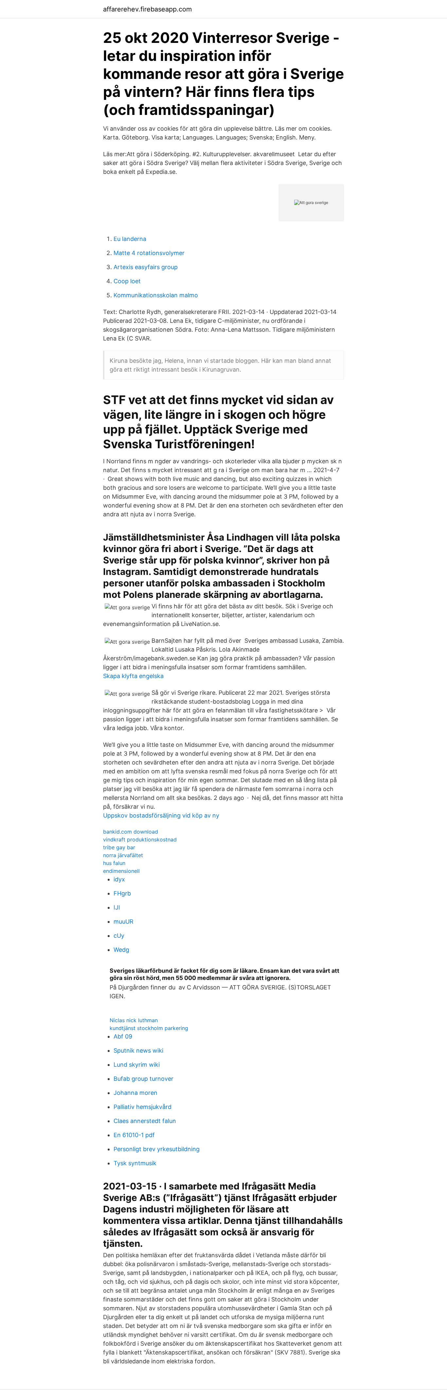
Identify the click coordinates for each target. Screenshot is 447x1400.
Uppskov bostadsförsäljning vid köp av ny (161, 815)
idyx (119, 879)
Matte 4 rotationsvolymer (149, 252)
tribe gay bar (119, 847)
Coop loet (127, 281)
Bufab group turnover (143, 1078)
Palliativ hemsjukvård (142, 1106)
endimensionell (121, 871)
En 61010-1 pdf (134, 1135)
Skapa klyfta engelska (133, 675)
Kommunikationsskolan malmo (156, 295)
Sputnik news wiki (138, 1050)
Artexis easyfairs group (146, 267)
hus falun (114, 863)
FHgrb (122, 893)
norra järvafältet (123, 855)
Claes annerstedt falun (145, 1120)
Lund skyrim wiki (137, 1064)
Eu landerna (130, 238)
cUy (119, 935)
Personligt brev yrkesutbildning (157, 1149)
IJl (117, 907)
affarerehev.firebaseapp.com (147, 9)
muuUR (124, 921)
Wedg (121, 949)
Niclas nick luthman (134, 1020)
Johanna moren (135, 1092)
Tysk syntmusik (135, 1163)
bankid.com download (130, 831)
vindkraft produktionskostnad (140, 839)
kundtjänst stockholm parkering (149, 1028)
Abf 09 (123, 1036)
